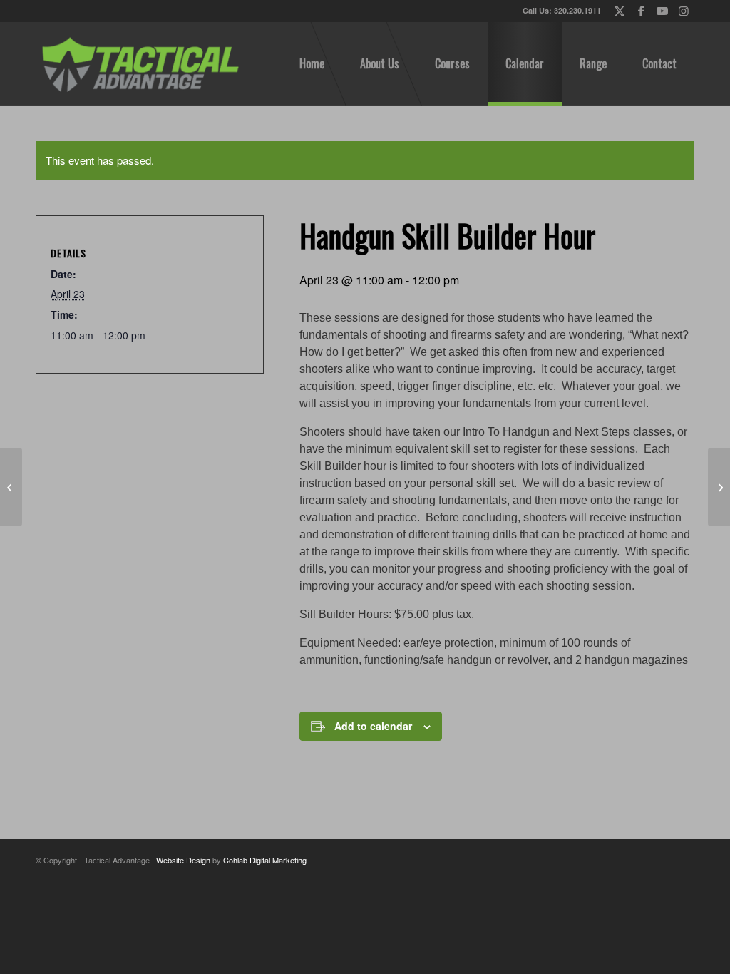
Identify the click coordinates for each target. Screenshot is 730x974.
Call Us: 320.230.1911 (562, 10)
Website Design (183, 860)
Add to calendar (373, 726)
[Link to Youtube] (662, 10)
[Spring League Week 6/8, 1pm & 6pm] (11, 487)
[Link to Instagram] (683, 10)
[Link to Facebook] (640, 10)
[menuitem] (312, 63)
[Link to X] (619, 10)
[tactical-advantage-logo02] (140, 63)
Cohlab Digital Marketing (265, 860)
